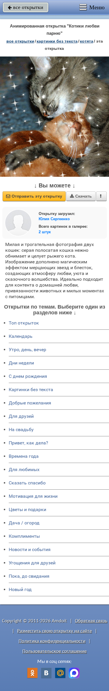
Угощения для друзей (32, 563)
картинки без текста (57, 41)
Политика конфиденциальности (52, 641)
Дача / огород (24, 523)
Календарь (21, 336)
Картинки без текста (31, 389)
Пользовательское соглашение (54, 651)
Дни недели (21, 363)
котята (86, 41)
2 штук (45, 232)
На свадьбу (21, 429)
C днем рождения (28, 376)
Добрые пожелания (30, 403)
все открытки (25, 7)
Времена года (24, 456)
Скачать (81, 196)
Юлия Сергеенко (54, 219)
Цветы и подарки (27, 509)
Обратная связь (91, 621)
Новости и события (30, 549)
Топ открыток (24, 323)
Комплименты (24, 536)
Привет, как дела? (28, 443)
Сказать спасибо (27, 483)
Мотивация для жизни (33, 496)
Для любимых (24, 469)
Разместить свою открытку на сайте (54, 631)
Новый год (20, 589)
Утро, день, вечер (27, 349)
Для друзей (21, 416)
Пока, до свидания (29, 576)
